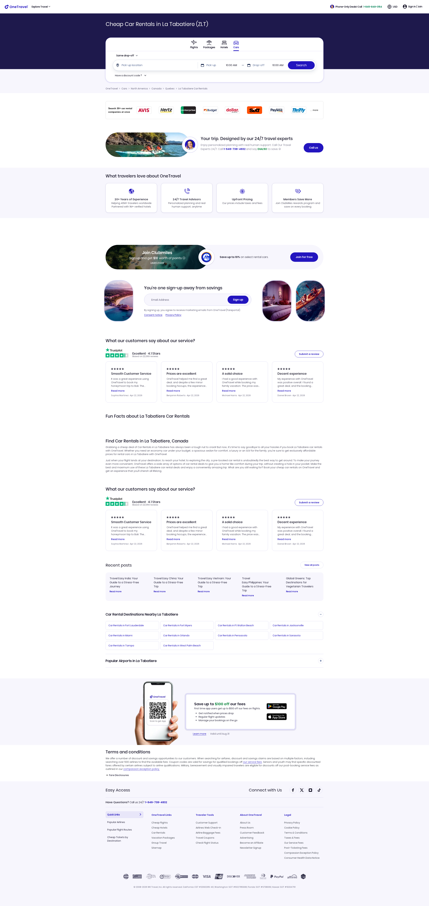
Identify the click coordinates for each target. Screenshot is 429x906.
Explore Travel (40, 6)
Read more (115, 591)
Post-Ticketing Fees (296, 847)
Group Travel (159, 842)
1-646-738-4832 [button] (156, 802)
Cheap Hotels (159, 827)
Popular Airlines (116, 822)
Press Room (247, 827)
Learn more (157, 262)
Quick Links (113, 814)
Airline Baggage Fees (208, 832)
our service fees (252, 762)
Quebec (170, 88)
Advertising (246, 837)
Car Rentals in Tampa (121, 645)
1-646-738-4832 (235, 149)
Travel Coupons (205, 837)
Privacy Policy (173, 315)
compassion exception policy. (141, 769)
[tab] (194, 44)
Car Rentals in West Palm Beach (182, 645)
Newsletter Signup (250, 847)
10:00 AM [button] (231, 65)
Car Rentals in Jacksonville (288, 625)
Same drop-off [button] (125, 55)
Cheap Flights (159, 822)
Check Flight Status (207, 842)
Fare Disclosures (119, 775)
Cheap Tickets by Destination (117, 839)
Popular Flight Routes (119, 829)
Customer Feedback (252, 832)
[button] (356, 6)
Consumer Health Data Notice (302, 858)
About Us (245, 822)
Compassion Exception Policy (301, 853)
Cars (124, 88)
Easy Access (118, 790)
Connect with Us (265, 790)
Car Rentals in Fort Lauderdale (126, 625)
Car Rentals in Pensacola (232, 635)
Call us (313, 148)
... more (314, 110)
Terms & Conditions (296, 832)
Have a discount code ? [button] (128, 75)
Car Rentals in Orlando (176, 635)
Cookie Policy (291, 827)
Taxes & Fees (292, 837)
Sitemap (156, 847)
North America (139, 88)
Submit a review (309, 354)
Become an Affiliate (251, 842)
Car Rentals (158, 832)
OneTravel (112, 88)
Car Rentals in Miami (120, 635)
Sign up (238, 300)
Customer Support (207, 822)
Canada (156, 88)
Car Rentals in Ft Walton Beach (236, 625)
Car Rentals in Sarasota (286, 635)
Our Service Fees (293, 842)
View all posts (311, 565)
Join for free (304, 257)
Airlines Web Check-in (208, 827)
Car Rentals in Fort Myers (177, 625)
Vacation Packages (163, 837)
